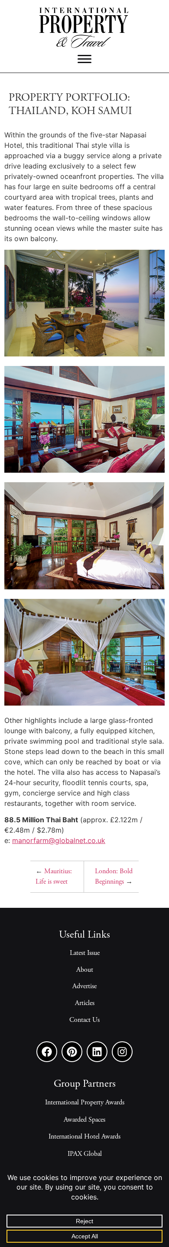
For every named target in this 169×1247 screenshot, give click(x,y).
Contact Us (84, 1020)
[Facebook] (46, 1051)
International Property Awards (84, 1102)
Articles (84, 1003)
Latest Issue (85, 953)
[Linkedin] (97, 1051)
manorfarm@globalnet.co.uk (58, 840)
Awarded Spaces (84, 1120)
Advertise (84, 986)
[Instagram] (122, 1051)
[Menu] (84, 59)
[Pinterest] (72, 1051)
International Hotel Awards (84, 1136)
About (84, 970)
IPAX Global (85, 1154)
